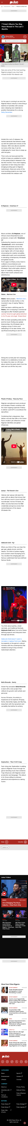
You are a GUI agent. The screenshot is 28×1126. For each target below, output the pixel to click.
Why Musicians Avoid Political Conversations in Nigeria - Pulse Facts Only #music (8, 926)
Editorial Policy (20, 1090)
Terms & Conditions (4, 1096)
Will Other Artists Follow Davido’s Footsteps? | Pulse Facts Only (20, 925)
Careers (18, 1076)
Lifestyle (11, 1029)
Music (13, 6)
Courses (18, 1079)
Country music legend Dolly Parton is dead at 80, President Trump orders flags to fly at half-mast (18, 1001)
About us (3, 1087)
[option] (8, 922)
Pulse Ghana (4, 1104)
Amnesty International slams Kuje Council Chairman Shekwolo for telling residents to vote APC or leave (17, 1023)
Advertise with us (5, 1091)
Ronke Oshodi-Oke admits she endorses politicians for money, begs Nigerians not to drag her (18, 1044)
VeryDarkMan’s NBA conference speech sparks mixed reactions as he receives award (17, 1012)
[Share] (24, 36)
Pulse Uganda (20, 1107)
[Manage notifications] (24, 1123)
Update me (5, 847)
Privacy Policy (20, 1087)
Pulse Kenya (4, 1107)
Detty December (6, 112)
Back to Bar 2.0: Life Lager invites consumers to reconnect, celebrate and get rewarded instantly (17, 1034)
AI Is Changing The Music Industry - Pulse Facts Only (11, 904)
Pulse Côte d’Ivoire (4, 1111)
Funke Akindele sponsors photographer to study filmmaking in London (16, 991)
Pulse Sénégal (20, 1104)
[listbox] (14, 922)
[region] (14, 922)
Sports (18, 1073)
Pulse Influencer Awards (21, 1094)
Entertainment (7, 6)
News (10, 1018)
